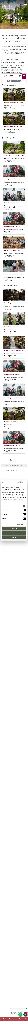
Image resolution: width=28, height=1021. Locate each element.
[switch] (24, 510)
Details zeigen (20, 524)
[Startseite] (6, 5)
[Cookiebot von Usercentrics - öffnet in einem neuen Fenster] (17, 482)
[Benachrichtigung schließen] (26, 1008)
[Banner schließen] (25, 482)
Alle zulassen (14, 528)
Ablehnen (14, 537)
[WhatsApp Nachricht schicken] (20, 1014)
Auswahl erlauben (14, 533)
